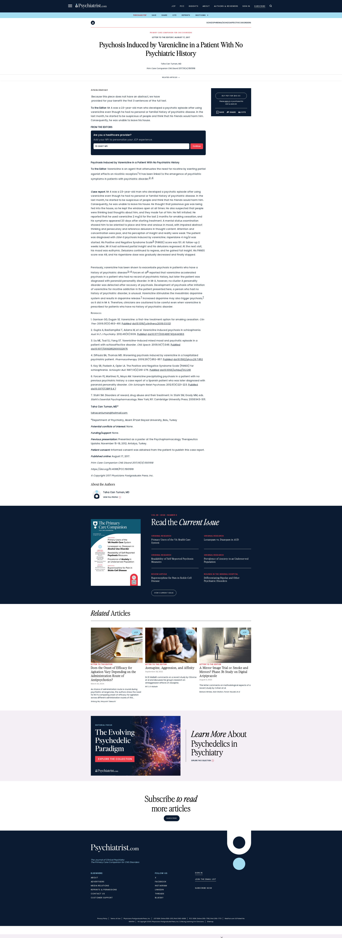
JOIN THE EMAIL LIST (205, 879)
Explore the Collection (201, 760)
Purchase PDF (140, 15)
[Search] (270, 6)
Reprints (186, 15)
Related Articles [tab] (169, 77)
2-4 (151, 178)
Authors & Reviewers (226, 6)
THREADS (159, 893)
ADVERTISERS (97, 881)
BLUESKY (159, 897)
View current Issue (164, 593)
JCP (174, 6)
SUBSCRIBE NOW (203, 888)
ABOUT (94, 877)
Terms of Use (115, 918)
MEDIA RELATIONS (100, 885)
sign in (227, 101)
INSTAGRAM (161, 885)
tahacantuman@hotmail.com (109, 412)
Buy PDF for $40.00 (231, 96)
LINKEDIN (159, 889)
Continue (197, 146)
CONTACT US (98, 893)
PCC (182, 6)
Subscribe (259, 6)
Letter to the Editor (162, 37)
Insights (193, 6)
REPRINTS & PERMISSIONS (104, 889)
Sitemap (210, 921)
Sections (200, 15)
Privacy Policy (102, 918)
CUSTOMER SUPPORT (102, 897)
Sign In (246, 6)
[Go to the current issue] (116, 585)
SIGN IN (199, 872)
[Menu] (70, 6)
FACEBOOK (160, 881)
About (206, 6)
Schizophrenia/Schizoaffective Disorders (229, 22)
